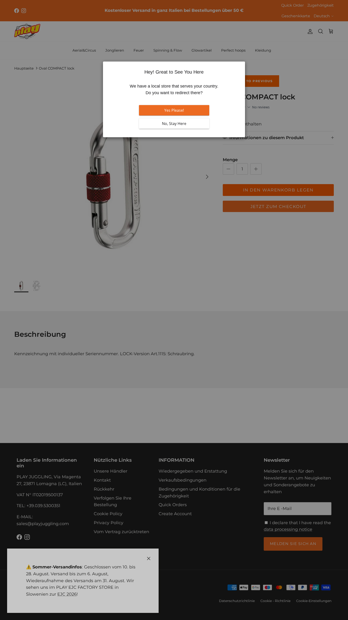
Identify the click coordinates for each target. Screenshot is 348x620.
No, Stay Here (174, 123)
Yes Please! (174, 110)
